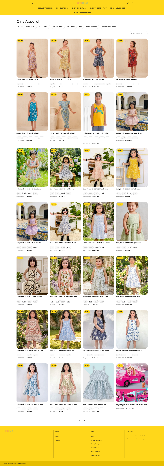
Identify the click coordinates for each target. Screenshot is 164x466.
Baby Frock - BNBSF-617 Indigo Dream (96, 350)
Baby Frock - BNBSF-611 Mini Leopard (29, 296)
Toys (80, 26)
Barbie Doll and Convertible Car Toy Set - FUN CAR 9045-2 (131, 405)
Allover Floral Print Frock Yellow (60, 79)
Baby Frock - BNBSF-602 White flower (129, 133)
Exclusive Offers (29, 26)
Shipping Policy (95, 451)
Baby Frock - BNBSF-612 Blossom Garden (64, 296)
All (19, 26)
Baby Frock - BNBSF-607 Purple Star (29, 243)
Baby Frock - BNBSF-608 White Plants (63, 243)
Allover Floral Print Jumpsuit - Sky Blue (63, 133)
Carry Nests (71, 26)
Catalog (57, 440)
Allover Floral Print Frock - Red (126, 79)
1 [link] (74, 420)
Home (57, 436)
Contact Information (96, 440)
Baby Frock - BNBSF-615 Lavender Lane (30, 350)
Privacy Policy (95, 444)
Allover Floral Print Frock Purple (27, 79)
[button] (32, 3)
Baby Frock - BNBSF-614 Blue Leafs (128, 296)
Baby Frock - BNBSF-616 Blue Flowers (62, 350)
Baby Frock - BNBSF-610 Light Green (128, 243)
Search (93, 436)
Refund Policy (95, 447)
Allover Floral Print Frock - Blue (93, 79)
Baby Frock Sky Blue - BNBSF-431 (94, 404)
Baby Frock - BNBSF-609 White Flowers (96, 243)
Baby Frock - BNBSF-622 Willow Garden (63, 404)
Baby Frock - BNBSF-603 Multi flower (29, 189)
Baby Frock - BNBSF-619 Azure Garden (30, 404)
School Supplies (91, 26)
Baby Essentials (57, 26)
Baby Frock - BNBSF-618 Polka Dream (129, 350)
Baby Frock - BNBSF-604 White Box (62, 189)
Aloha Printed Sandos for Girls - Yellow (96, 133)
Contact (57, 444)
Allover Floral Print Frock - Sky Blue (28, 133)
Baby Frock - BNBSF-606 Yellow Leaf (128, 189)
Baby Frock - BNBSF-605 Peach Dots (95, 189)
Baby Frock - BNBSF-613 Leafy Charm (95, 296)
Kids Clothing (43, 26)
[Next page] (90, 420)
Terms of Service (95, 455)
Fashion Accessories (108, 26)
